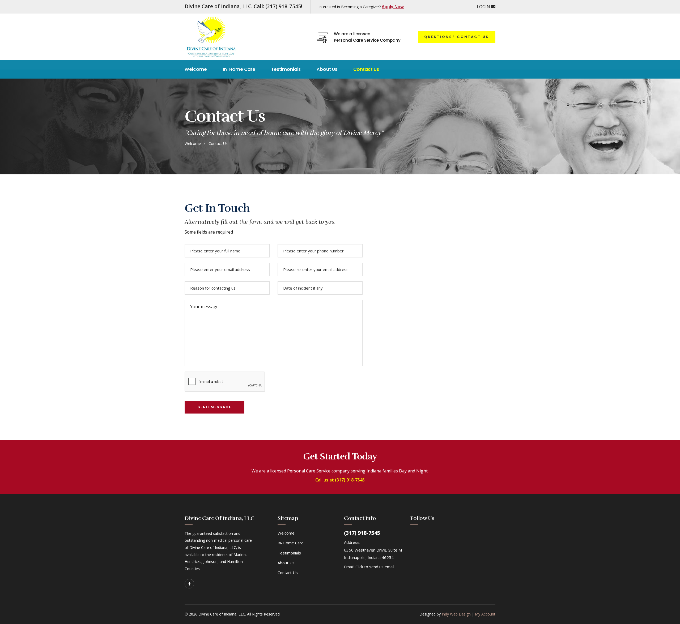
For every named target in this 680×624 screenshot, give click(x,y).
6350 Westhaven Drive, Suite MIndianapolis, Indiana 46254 (373, 553)
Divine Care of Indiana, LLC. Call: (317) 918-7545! (243, 6)
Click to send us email (374, 566)
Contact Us (366, 69)
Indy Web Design (456, 614)
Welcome (196, 69)
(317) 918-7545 (362, 533)
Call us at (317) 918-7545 (340, 480)
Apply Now (393, 7)
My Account (485, 614)
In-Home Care (239, 69)
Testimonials (286, 69)
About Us (327, 69)
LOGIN (484, 7)
